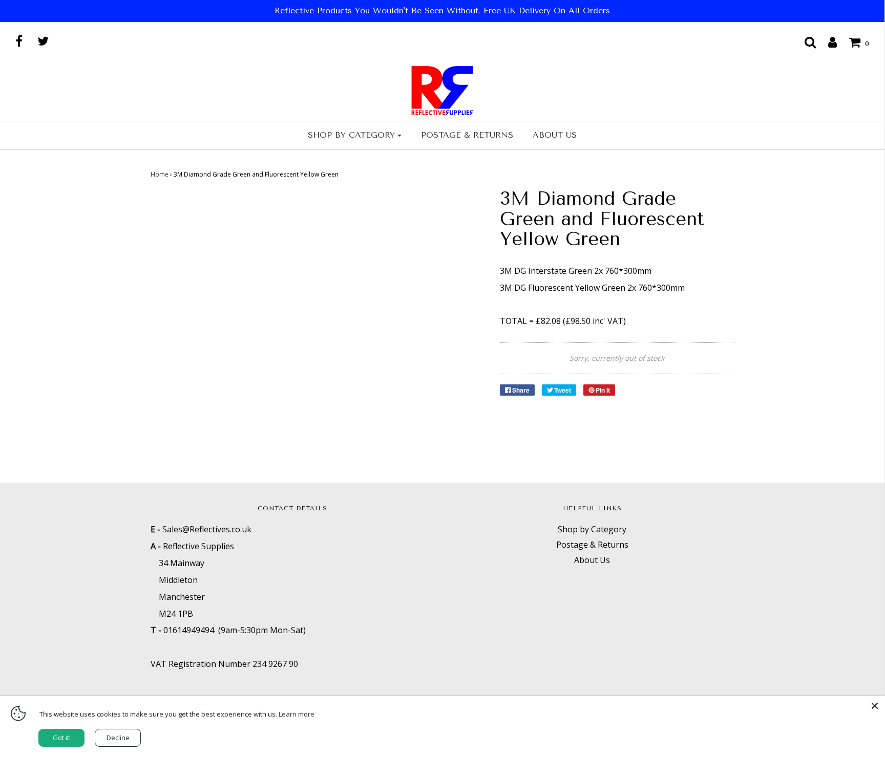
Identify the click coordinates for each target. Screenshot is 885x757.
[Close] (875, 706)
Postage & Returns (467, 135)
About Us (555, 135)
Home (159, 174)
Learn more (296, 714)
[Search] (805, 42)
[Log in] (827, 42)
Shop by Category (592, 529)
